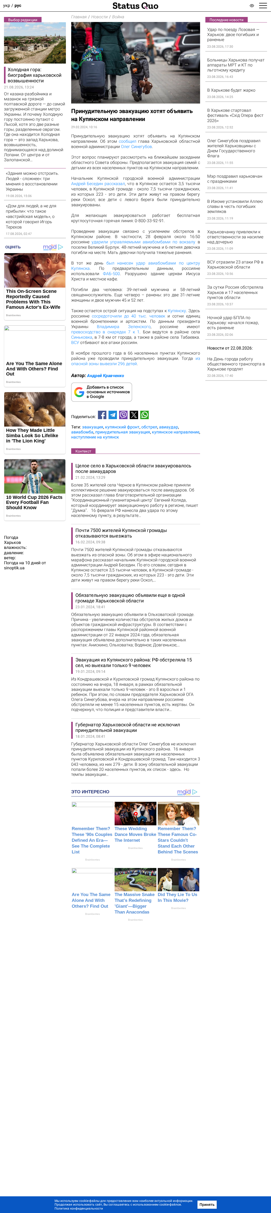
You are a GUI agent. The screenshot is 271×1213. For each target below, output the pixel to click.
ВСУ (75, 342)
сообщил (127, 141)
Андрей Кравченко (105, 375)
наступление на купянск (95, 437)
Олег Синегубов (136, 146)
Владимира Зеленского (124, 326)
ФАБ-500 (111, 273)
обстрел (149, 426)
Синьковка (81, 337)
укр (6, 5)
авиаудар (168, 426)
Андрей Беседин (87, 183)
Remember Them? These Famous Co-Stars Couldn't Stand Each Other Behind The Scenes (178, 840)
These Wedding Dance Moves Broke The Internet (135, 834)
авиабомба (82, 432)
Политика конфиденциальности (79, 1208)
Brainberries (92, 859)
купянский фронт (122, 426)
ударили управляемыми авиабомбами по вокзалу (144, 241)
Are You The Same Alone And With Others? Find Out (91, 900)
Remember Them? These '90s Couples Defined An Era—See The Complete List (92, 840)
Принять (207, 1204)
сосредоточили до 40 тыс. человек (128, 316)
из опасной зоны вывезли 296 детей (135, 361)
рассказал (115, 183)
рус (18, 5)
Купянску (177, 310)
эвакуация (92, 426)
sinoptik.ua (14, 567)
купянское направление (175, 432)
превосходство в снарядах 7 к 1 (105, 331)
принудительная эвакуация (122, 432)
